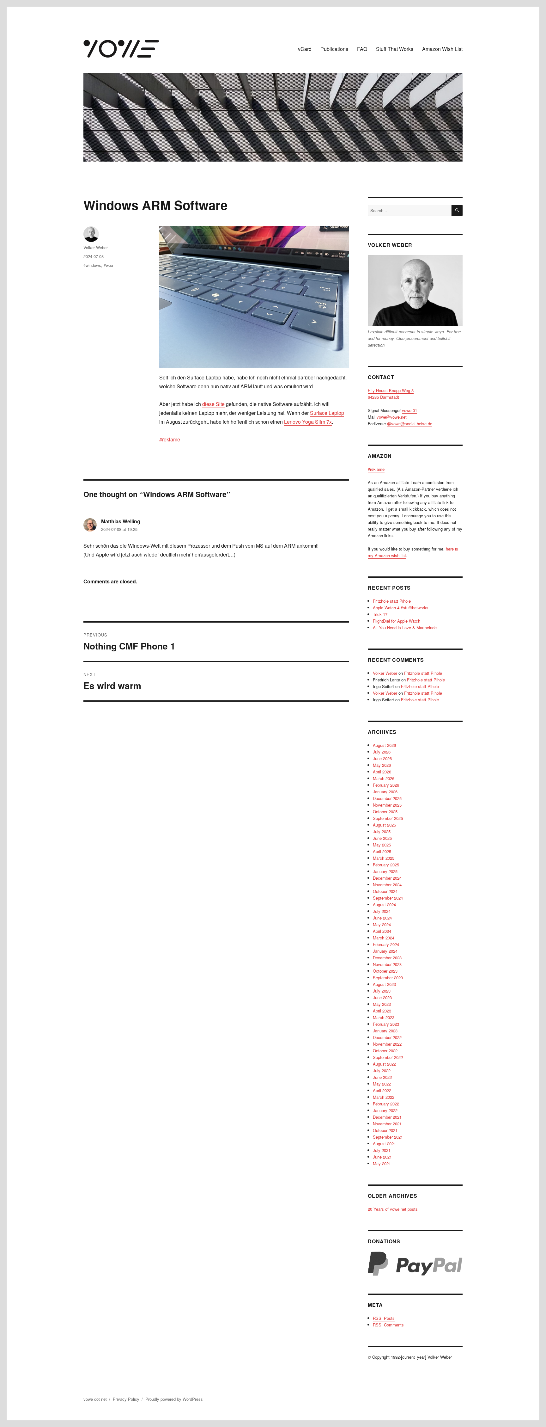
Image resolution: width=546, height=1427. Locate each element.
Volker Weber (95, 247)
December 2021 (387, 1117)
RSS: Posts (384, 1318)
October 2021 (385, 1130)
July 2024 (382, 911)
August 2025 (384, 825)
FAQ (362, 48)
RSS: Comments (388, 1325)
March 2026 (383, 778)
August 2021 (384, 1144)
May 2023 (382, 1004)
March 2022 (383, 1097)
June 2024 (382, 918)
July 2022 (382, 1070)
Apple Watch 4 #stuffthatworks (400, 608)
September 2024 (388, 898)
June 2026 (382, 758)
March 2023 (383, 1017)
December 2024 (387, 878)
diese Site (213, 404)
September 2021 (388, 1137)
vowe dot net (95, 1399)
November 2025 (387, 805)
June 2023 (382, 997)
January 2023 (385, 1031)
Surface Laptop (327, 412)
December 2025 (387, 798)
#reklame (169, 439)
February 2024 (386, 944)
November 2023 (387, 964)
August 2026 (384, 745)
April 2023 (382, 1011)
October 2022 (385, 1051)
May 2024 (382, 924)
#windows (92, 265)
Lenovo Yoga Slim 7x (308, 421)
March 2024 (383, 938)
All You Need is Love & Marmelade (405, 627)
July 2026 (382, 752)
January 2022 (385, 1110)
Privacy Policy (126, 1399)
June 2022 (382, 1077)
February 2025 (386, 865)
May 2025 (382, 845)
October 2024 (385, 891)
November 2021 (387, 1124)
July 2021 (382, 1150)
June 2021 (382, 1157)
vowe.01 (409, 410)
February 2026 (386, 785)
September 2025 (388, 818)
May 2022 (382, 1084)
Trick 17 (380, 614)
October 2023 (385, 971)
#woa (108, 265)
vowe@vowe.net (392, 417)
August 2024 (384, 904)
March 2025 (383, 858)
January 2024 (385, 951)
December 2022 (387, 1037)
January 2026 (385, 792)
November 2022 (387, 1044)
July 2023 (382, 991)
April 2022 (382, 1090)
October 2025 (385, 812)
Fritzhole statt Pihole (392, 601)
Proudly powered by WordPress (174, 1399)
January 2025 (385, 871)
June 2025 (382, 838)
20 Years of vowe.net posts (393, 1209)
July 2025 (382, 831)
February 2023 (386, 1024)
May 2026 (382, 765)
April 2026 (382, 772)
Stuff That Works (394, 48)
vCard (305, 48)
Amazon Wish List (442, 48)
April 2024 (382, 931)
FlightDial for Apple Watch (396, 621)
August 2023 (384, 984)
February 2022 (386, 1104)
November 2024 (387, 885)
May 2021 (382, 1163)
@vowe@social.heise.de (409, 424)
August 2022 (384, 1064)
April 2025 (382, 851)
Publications (334, 48)
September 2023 (388, 978)
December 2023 (387, 958)
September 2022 (388, 1057)
